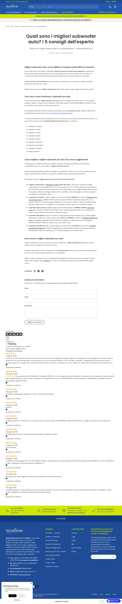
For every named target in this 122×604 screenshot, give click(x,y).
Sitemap (108, 594)
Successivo (19, 351)
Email (26, 297)
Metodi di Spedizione (53, 544)
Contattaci (95, 594)
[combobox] (64, 7)
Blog (107, 1)
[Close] (31, 583)
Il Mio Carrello (76, 548)
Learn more (24, 1)
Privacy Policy (50, 563)
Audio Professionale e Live (49, 12)
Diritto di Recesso (52, 540)
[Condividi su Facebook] (38, 271)
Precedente (10, 351)
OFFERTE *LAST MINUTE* (107, 12)
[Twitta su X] (35, 271)
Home (7, 26)
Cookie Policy (50, 559)
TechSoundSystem (24, 575)
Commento (28, 306)
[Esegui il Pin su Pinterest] (42, 271)
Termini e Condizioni (53, 537)
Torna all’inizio (61, 519)
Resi (73, 544)
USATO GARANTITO (67, 12)
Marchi (114, 1)
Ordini (74, 540)
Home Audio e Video (30, 12)
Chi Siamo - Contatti (53, 533)
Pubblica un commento (34, 322)
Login (73, 537)
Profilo (74, 552)
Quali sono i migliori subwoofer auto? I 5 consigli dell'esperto (30, 26)
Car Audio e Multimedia (13, 12)
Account (75, 533)
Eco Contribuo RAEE (53, 555)
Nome (26, 288)
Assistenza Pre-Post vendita (56, 552)
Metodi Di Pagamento (53, 548)
